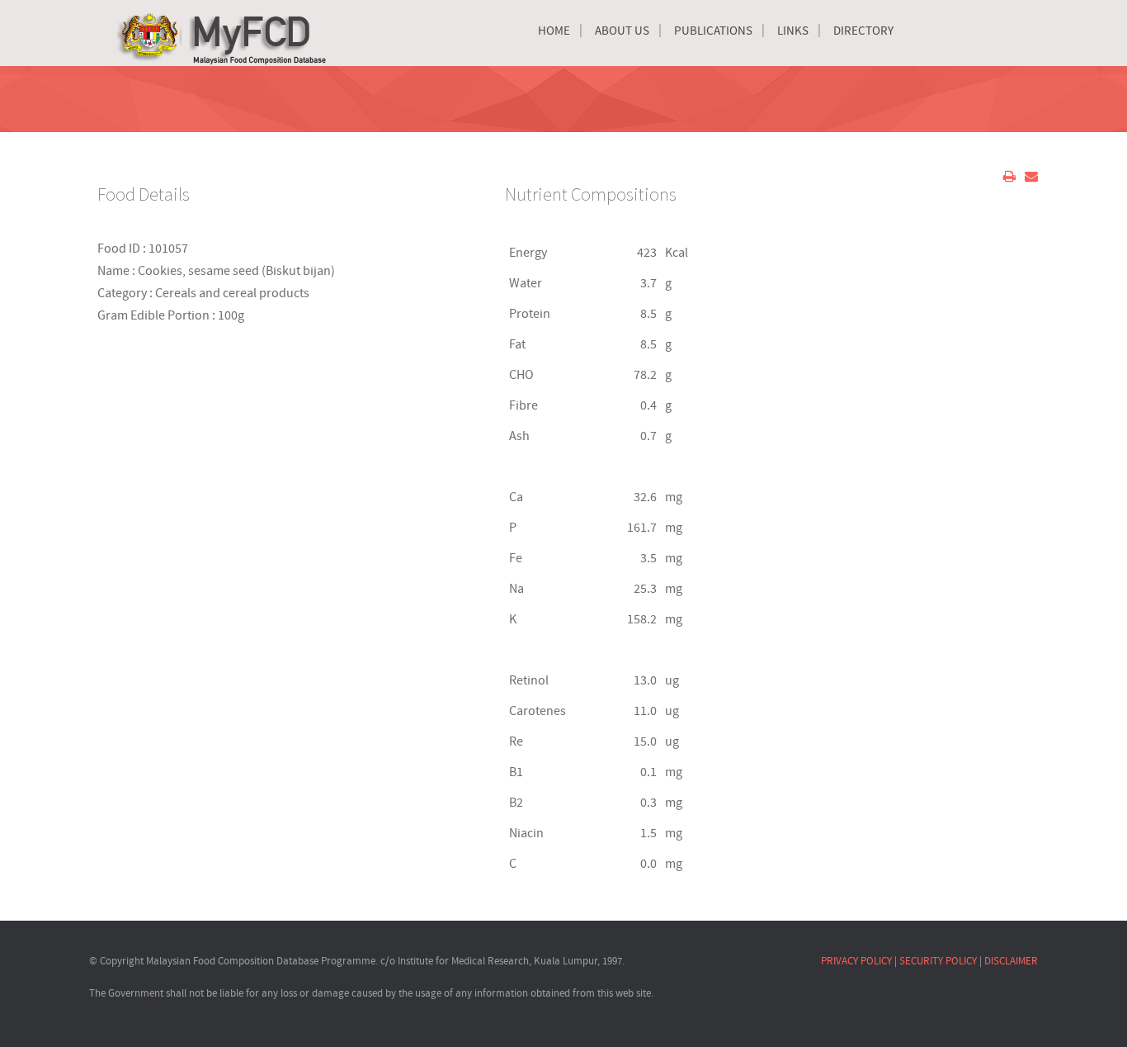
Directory (863, 31)
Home (554, 31)
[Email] (1031, 176)
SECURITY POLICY (938, 961)
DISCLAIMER (1011, 961)
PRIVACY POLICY (856, 961)
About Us (622, 31)
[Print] (1009, 176)
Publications (713, 31)
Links (793, 31)
